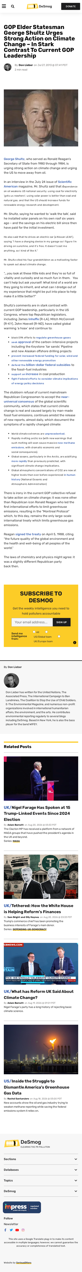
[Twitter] (11, 1230)
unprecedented (55, 433)
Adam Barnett (15, 825)
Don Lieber (26, 65)
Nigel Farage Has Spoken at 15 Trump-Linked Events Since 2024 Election (37, 813)
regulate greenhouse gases (53, 337)
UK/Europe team (43, 641)
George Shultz (14, 159)
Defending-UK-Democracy (30, 929)
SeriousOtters (23, 1262)
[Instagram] (23, 1230)
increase (32, 374)
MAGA (16, 841)
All (37, 632)
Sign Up (61, 622)
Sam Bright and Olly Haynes (23, 917)
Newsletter (11, 1224)
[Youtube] (17, 1230)
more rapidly (19, 461)
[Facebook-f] (5, 1230)
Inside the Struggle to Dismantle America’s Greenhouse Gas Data (36, 1087)
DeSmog (45, 6)
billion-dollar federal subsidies (48, 365)
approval (24, 342)
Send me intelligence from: (19, 636)
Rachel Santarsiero (18, 1098)
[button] (41, 1159)
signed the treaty (28, 534)
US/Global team (43, 637)
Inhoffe (33, 319)
